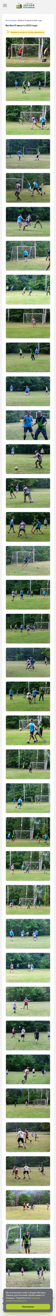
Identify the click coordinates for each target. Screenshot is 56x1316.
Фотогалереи (11, 20)
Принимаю (28, 1306)
